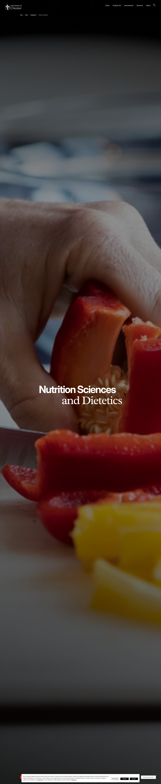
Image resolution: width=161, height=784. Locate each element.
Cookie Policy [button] (40, 779)
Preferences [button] (73, 779)
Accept (134, 778)
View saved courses (148, 777)
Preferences (115, 778)
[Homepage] (13, 7)
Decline (124, 778)
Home (21, 15)
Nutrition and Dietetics (43, 15)
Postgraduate (33, 15)
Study (26, 15)
